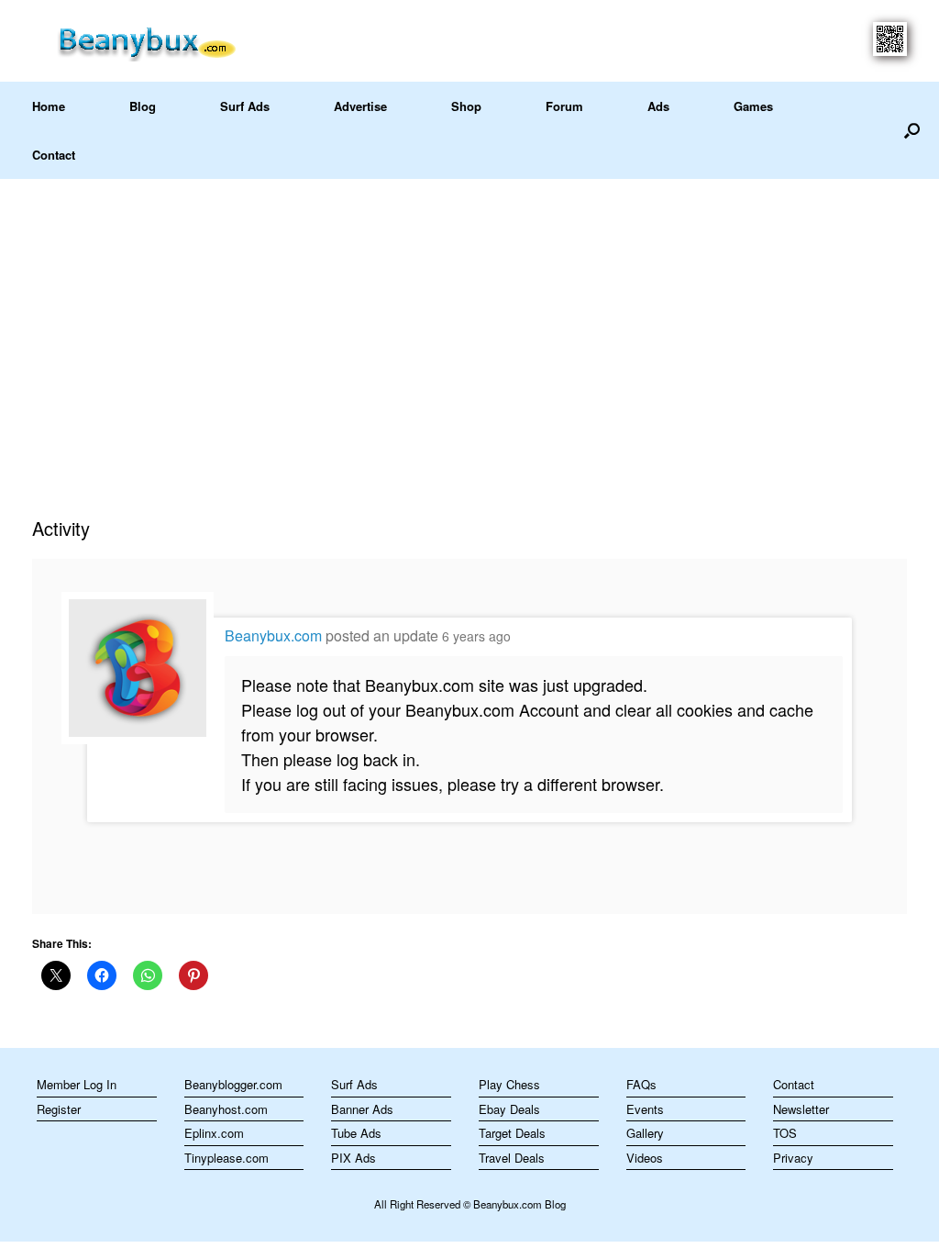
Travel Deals (512, 1157)
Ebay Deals (509, 1109)
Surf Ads (245, 106)
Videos (644, 1157)
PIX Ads (353, 1157)
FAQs (641, 1084)
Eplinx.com (214, 1133)
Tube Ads (356, 1133)
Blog (142, 106)
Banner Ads (362, 1109)
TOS (785, 1133)
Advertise (360, 106)
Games (753, 106)
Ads (658, 106)
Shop (466, 106)
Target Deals (512, 1133)
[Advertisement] (469, 316)
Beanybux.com (273, 635)
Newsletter (801, 1109)
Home (48, 106)
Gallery (645, 1133)
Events (645, 1109)
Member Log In (76, 1084)
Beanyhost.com (226, 1109)
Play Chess (509, 1084)
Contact (53, 154)
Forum (564, 106)
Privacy (793, 1157)
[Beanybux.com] (175, 40)
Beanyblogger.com (233, 1084)
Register (59, 1109)
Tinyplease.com (226, 1157)
